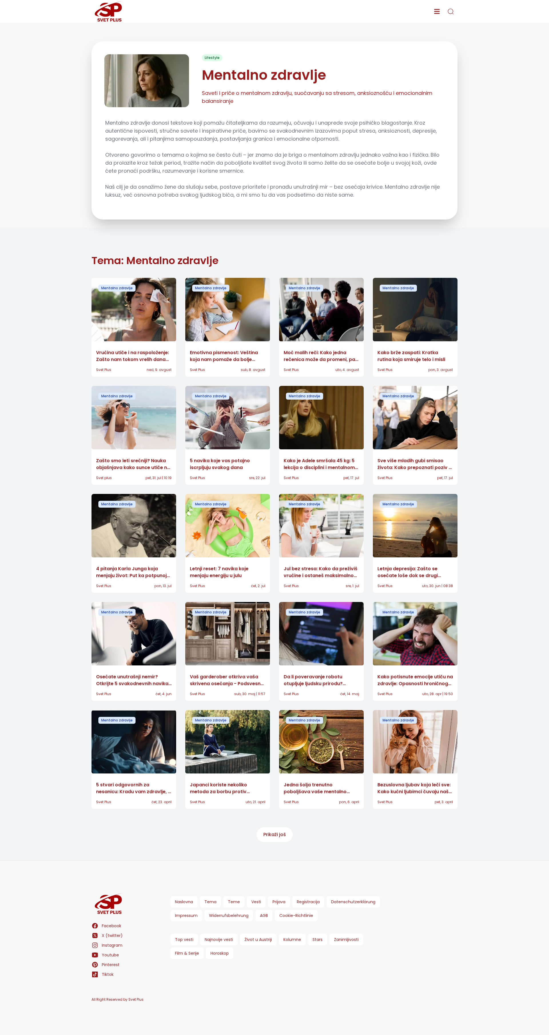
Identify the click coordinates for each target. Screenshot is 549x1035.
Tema (210, 902)
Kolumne (292, 939)
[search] (451, 11)
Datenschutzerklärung (353, 902)
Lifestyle (212, 57)
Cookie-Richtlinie (296, 915)
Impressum (186, 915)
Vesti (256, 902)
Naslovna (184, 902)
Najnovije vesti (219, 939)
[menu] (437, 11)
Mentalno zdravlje (117, 288)
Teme (234, 902)
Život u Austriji (258, 939)
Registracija (308, 902)
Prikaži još (274, 834)
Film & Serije (187, 953)
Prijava (278, 902)
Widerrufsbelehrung (228, 915)
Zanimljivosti (346, 939)
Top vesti (184, 939)
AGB (264, 915)
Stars (318, 939)
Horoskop (219, 953)
